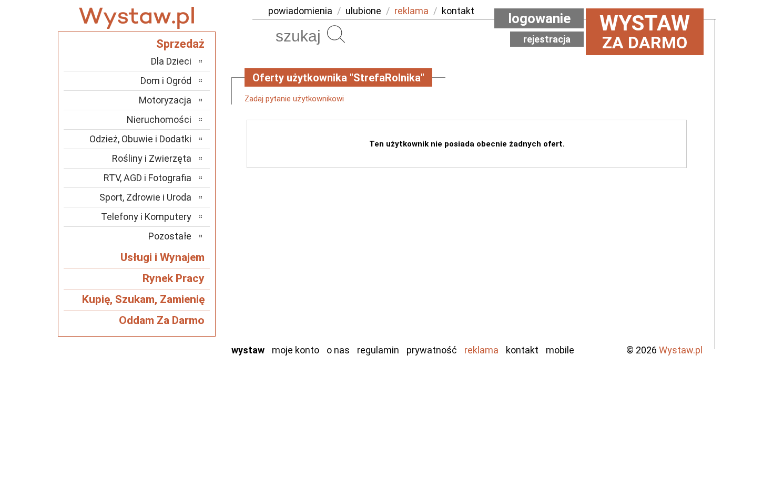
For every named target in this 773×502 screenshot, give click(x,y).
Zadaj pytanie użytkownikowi (294, 98)
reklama (411, 10)
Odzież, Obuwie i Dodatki (140, 138)
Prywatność (431, 349)
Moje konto (295, 349)
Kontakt (522, 349)
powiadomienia (300, 10)
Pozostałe (169, 236)
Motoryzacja (165, 100)
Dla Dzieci (171, 61)
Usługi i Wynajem (162, 257)
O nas (338, 349)
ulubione (363, 10)
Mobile (560, 349)
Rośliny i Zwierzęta (151, 158)
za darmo (644, 32)
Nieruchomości (159, 119)
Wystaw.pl (681, 349)
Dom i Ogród (165, 80)
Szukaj (336, 34)
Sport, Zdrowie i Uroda (145, 197)
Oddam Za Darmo (162, 320)
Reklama (481, 349)
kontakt (458, 10)
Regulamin (378, 349)
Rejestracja (547, 39)
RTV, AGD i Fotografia (147, 177)
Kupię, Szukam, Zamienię (143, 299)
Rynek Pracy (174, 278)
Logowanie (539, 18)
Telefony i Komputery (146, 216)
